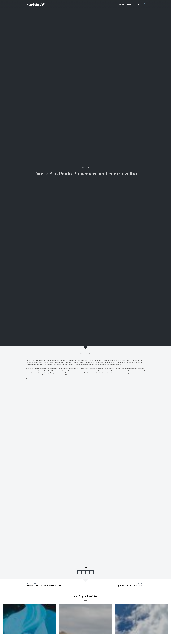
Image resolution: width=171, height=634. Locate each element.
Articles (87, 167)
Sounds (121, 4)
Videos (138, 4)
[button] (79, 572)
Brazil (85, 181)
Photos (130, 4)
